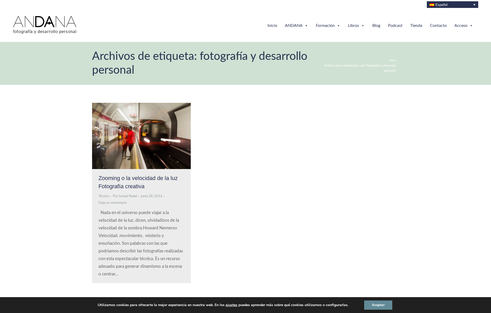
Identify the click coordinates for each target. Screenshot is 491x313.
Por (125, 196)
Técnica (103, 196)
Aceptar (378, 305)
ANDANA (294, 26)
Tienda (416, 26)
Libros (353, 26)
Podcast (395, 26)
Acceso (460, 26)
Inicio (272, 26)
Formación (325, 26)
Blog (376, 26)
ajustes (231, 305)
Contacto (438, 26)
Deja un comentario (112, 203)
